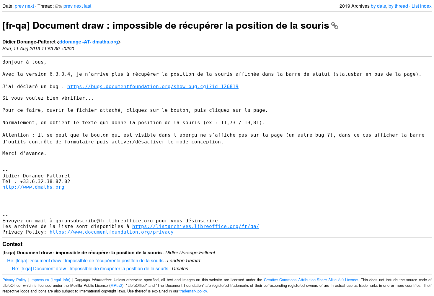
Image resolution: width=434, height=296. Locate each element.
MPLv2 (116, 285)
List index (422, 5)
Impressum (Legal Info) (50, 279)
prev (19, 5)
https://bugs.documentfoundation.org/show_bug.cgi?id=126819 (153, 86)
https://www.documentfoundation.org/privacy (112, 232)
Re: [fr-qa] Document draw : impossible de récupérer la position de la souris (85, 260)
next (29, 5)
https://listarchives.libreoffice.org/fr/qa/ (195, 226)
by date (378, 5)
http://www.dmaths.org (33, 187)
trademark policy (193, 291)
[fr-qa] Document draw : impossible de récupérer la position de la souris (165, 25)
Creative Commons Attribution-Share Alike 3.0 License (311, 279)
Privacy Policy (14, 279)
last (87, 5)
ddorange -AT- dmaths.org (88, 41)
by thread (398, 5)
